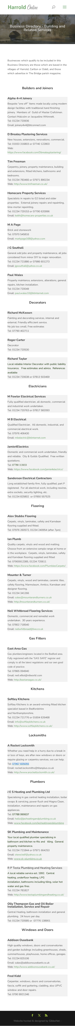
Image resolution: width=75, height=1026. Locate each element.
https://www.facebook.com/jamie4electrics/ (38, 469)
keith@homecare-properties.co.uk (34, 215)
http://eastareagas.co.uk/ (27, 679)
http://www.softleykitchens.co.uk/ (33, 726)
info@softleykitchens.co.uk (30, 722)
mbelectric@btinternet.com (30, 437)
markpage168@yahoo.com (30, 238)
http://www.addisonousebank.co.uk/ (34, 967)
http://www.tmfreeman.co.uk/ (30, 184)
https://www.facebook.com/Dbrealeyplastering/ (34, 152)
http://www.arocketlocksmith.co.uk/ (34, 772)
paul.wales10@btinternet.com (32, 293)
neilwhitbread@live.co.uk (29, 629)
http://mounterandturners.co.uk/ (32, 602)
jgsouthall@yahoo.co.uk (28, 266)
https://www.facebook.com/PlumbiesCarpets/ (40, 566)
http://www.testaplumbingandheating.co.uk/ (39, 894)
